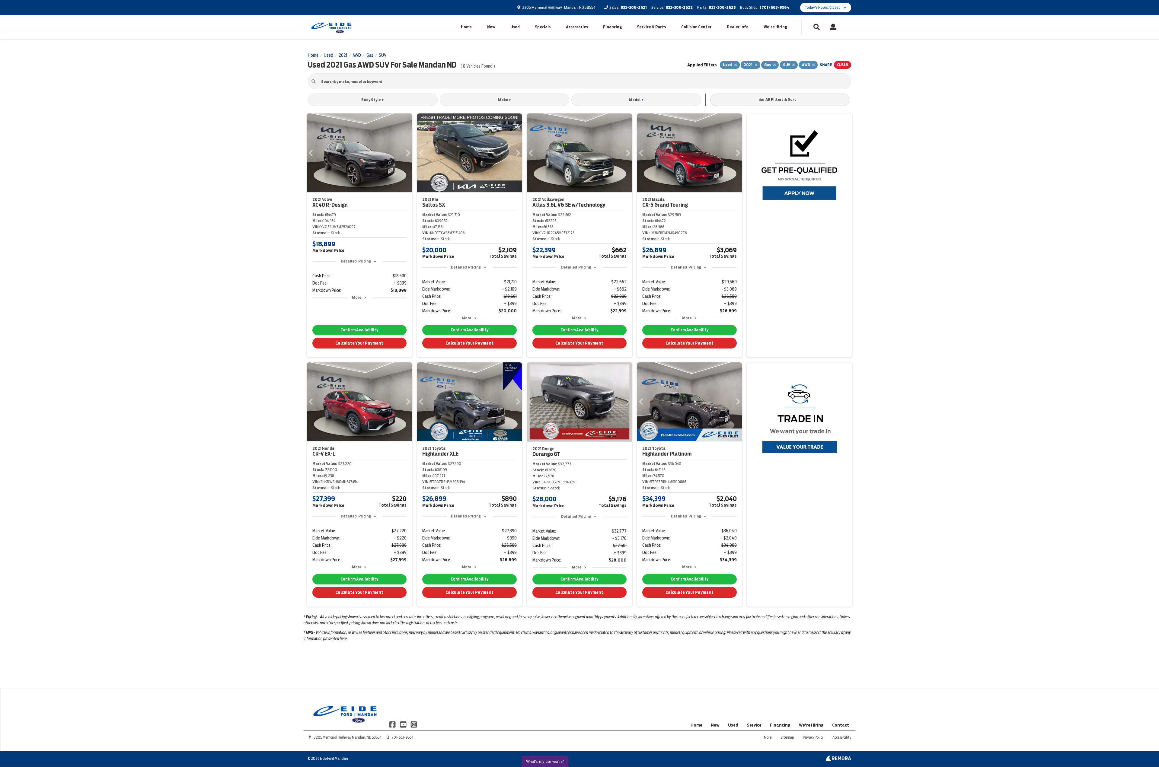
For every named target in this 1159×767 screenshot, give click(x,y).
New (491, 27)
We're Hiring (775, 27)
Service (754, 725)
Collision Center (696, 27)
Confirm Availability (359, 330)
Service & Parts (651, 27)
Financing (612, 27)
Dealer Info (738, 27)
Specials (543, 27)
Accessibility (841, 737)
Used (515, 27)
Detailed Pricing (356, 261)
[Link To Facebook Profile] (393, 724)
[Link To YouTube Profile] (403, 724)
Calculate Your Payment (359, 343)
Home (466, 27)
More (356, 297)
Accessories (577, 27)
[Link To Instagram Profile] (414, 724)
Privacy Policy (813, 737)
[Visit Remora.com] (838, 759)
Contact (840, 725)
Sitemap (787, 737)
